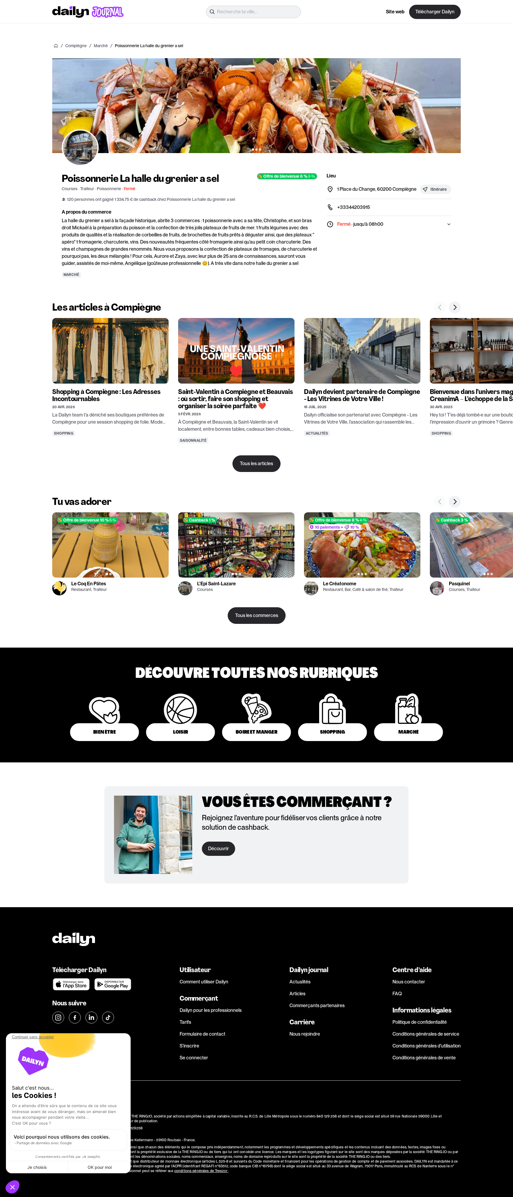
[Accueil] (55, 45)
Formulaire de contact (202, 1034)
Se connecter (194, 1058)
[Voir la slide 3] (260, 149)
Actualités (300, 982)
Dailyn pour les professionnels (211, 1010)
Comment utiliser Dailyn (204, 982)
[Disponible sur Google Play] (113, 984)
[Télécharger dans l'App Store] (71, 984)
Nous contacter (408, 982)
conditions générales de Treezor (201, 1171)
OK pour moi (100, 1167)
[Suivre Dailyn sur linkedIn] (91, 1017)
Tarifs (185, 1022)
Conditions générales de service (425, 1034)
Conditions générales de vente (424, 1058)
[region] (256, 105)
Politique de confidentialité (419, 1022)
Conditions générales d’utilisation (426, 1046)
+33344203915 (353, 207)
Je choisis (37, 1167)
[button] (12, 1187)
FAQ (397, 993)
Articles (297, 993)
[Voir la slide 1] (253, 149)
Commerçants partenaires (317, 1005)
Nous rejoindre (304, 1034)
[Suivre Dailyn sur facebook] (75, 1017)
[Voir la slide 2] (256, 149)
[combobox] (253, 12)
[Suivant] (450, 106)
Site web (395, 12)
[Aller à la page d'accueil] (88, 12)
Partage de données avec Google (44, 1143)
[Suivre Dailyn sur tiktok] (108, 1017)
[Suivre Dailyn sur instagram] (58, 1017)
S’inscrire (189, 1046)
